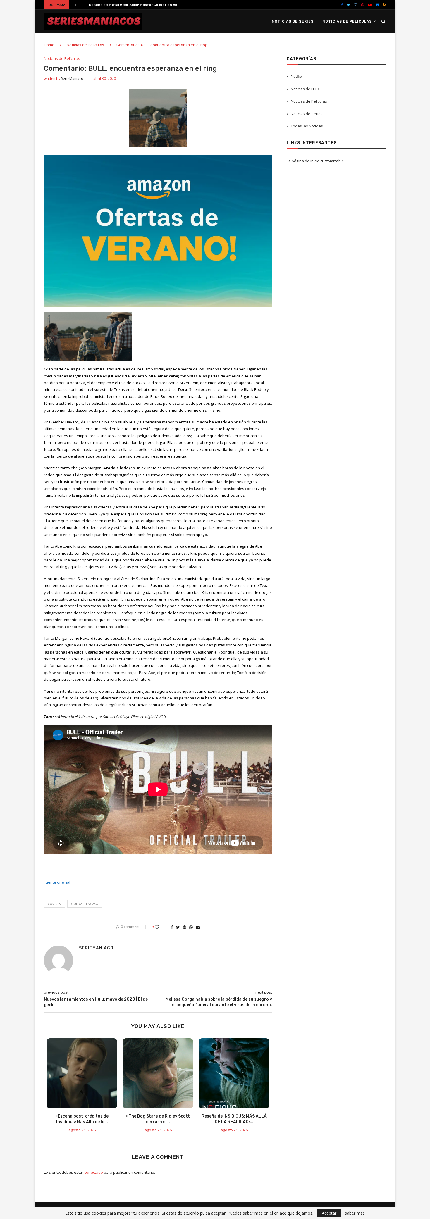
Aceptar (329, 1213)
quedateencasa (84, 903)
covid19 (54, 903)
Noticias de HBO (305, 89)
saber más (355, 1213)
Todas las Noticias (307, 126)
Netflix (296, 76)
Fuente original (57, 882)
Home (49, 45)
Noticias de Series (293, 21)
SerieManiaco (72, 78)
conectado (93, 1172)
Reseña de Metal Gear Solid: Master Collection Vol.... (135, 5)
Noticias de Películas (347, 21)
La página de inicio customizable (315, 160)
